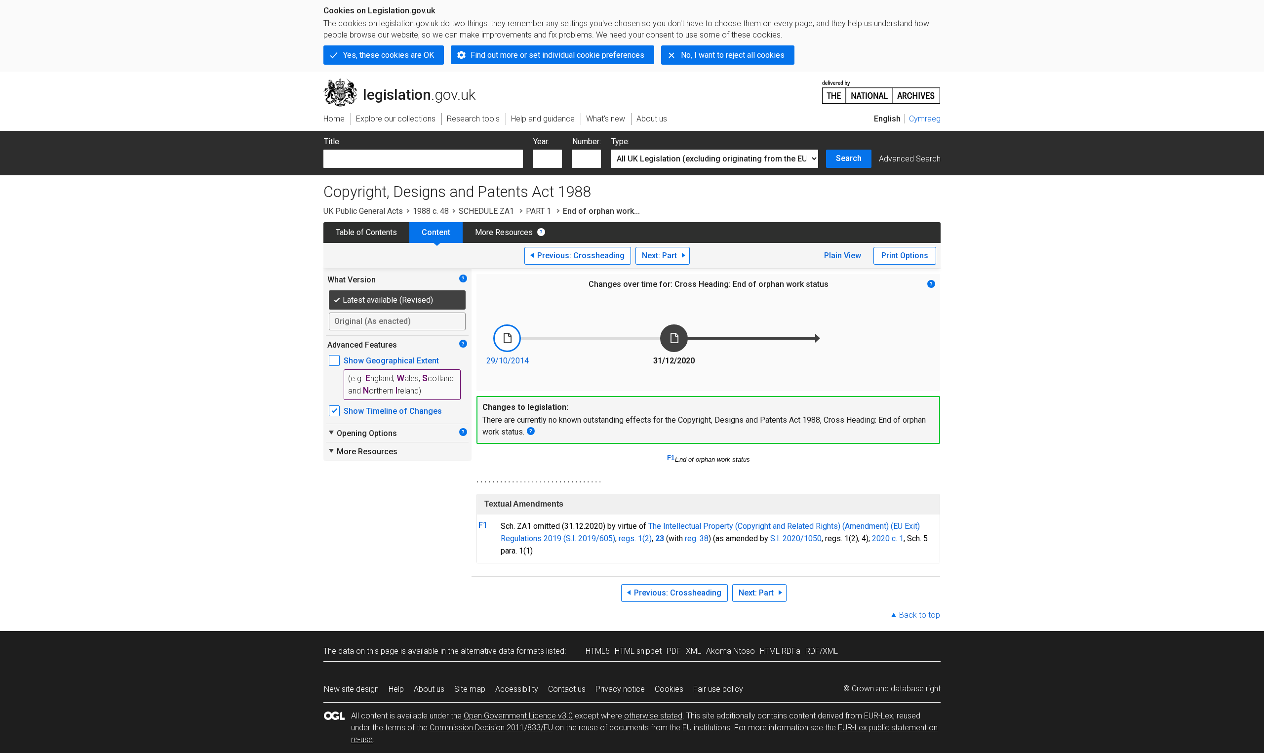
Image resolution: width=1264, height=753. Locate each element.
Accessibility (516, 689)
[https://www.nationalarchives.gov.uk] (881, 88)
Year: (541, 141)
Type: (620, 141)
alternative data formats (502, 651)
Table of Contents (366, 232)
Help (396, 689)
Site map (469, 689)
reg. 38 (697, 538)
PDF (674, 651)
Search (849, 158)
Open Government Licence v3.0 (518, 715)
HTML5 (598, 651)
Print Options (904, 255)
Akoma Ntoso (730, 651)
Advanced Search (910, 158)
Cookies (669, 689)
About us (429, 689)
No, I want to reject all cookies (733, 55)
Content (436, 232)
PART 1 (539, 211)
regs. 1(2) (635, 538)
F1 (670, 458)
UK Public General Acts (363, 211)
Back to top (919, 615)
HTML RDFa (780, 651)
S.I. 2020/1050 (796, 538)
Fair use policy (718, 689)
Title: (332, 141)
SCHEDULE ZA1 (487, 211)
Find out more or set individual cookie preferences (557, 55)
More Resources (504, 232)
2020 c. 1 (888, 538)
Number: (586, 141)
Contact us (567, 689)
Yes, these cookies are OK (388, 55)
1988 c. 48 (431, 211)
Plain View (842, 255)
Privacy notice (620, 689)
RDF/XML (821, 651)
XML (693, 651)
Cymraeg (925, 118)
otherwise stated (653, 715)
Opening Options (362, 433)
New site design (351, 689)
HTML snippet (638, 651)
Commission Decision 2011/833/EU (491, 727)
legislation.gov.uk (405, 82)
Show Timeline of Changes (393, 411)
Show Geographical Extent (391, 360)
